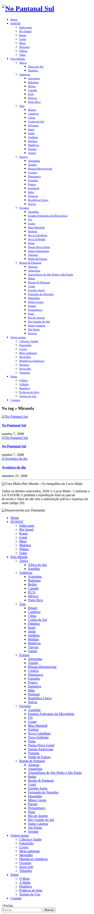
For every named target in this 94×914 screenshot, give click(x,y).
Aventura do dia (14, 467)
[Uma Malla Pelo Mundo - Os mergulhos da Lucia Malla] (28, 8)
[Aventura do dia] (14, 458)
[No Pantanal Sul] (15, 416)
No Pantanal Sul (14, 425)
